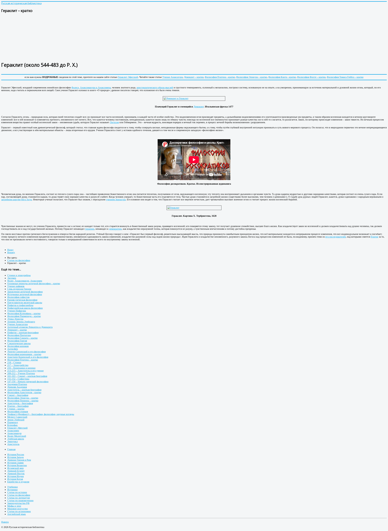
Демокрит (199, 106)
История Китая (15, 479)
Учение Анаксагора (172, 77)
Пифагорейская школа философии (25, 308)
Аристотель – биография (20, 403)
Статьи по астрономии (19, 511)
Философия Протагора (19, 335)
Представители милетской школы (24, 302)
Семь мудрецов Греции (19, 289)
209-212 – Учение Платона (21, 373)
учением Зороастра (116, 199)
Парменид (12, 422)
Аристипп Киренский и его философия (27, 357)
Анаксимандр (14, 433)
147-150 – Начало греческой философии (27, 381)
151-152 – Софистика (18, 379)
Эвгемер (11, 278)
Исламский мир (15, 468)
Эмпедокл (12, 441)
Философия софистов (18, 297)
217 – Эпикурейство (17, 365)
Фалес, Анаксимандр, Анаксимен (24, 280)
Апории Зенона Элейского (21, 321)
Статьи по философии (18, 495)
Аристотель (13, 444)
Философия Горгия (17, 340)
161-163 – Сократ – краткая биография (27, 376)
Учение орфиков (15, 286)
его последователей (335, 236)
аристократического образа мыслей (155, 87)
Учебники (12, 487)
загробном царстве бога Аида (16, 199)
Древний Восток (16, 473)
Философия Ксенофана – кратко (23, 313)
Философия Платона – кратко (22, 359)
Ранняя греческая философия (22, 300)
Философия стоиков (17, 411)
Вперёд (11, 252)
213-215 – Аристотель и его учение (25, 370)
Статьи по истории (17, 492)
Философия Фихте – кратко (311, 77)
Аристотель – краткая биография (24, 389)
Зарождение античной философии (25, 291)
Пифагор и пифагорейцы (20, 305)
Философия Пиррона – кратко (22, 400)
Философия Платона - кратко (220, 77)
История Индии (15, 476)
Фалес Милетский (16, 436)
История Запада (15, 457)
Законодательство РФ (18, 503)
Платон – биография (17, 406)
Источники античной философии (24, 294)
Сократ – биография (17, 395)
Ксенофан (12, 425)
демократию (115, 229)
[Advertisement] (92, 37)
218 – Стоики (14, 362)
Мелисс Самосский (17, 417)
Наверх (5, 522)
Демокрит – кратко (194, 77)
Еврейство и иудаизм (18, 481)
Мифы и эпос (14, 506)
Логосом (114, 122)
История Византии (17, 465)
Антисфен (12, 349)
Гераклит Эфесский (128, 77)
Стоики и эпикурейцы (19, 275)
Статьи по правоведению (20, 500)
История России (15, 454)
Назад (10, 249)
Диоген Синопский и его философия (26, 351)
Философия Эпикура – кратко (251, 77)
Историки (12, 489)
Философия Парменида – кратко (24, 316)
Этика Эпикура (15, 319)
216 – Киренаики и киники (21, 368)
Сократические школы (19, 343)
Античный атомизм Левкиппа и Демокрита (30, 327)
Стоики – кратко (15, 409)
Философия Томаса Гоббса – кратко (345, 77)
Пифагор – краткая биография (22, 332)
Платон (374, 236)
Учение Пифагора (16, 310)
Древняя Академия (17, 387)
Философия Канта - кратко (282, 77)
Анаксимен (13, 430)
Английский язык (16, 514)
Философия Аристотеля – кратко (24, 392)
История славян (15, 462)
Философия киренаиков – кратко (24, 354)
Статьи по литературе (18, 497)
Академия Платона (17, 384)
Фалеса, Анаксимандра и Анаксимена (91, 87)
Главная (11, 449)
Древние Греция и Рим (19, 460)
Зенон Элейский (15, 419)
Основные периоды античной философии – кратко (33, 283)
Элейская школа (15, 438)
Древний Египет (16, 471)
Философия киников (18, 346)
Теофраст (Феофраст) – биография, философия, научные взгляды (40, 414)
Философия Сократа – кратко (22, 338)
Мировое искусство (17, 508)
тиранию (89, 229)
